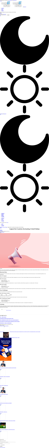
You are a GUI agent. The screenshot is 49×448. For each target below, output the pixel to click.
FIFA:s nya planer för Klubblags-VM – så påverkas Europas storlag (7, 429)
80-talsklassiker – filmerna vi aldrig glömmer (5, 376)
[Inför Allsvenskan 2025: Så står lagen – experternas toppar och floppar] (3, 419)
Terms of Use (14, 0)
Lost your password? (2, 447)
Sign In (7, 222)
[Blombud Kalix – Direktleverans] (3, 410)
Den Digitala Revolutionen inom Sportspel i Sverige (6, 318)
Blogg (0, 369)
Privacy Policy (10, 0)
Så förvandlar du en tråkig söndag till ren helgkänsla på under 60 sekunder (10, 321)
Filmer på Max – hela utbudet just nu (4, 385)
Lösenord (1, 443)
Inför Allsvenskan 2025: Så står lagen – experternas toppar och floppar (7, 420)
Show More (4, 14)
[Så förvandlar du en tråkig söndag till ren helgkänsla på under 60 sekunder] (3, 366)
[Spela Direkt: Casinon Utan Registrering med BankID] (3, 401)
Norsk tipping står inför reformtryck (4, 394)
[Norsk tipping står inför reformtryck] (3, 392)
